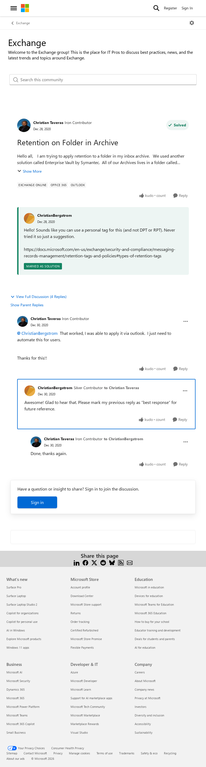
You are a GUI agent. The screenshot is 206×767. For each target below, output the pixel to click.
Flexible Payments (82, 647)
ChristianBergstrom (54, 215)
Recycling (170, 753)
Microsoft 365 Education (150, 613)
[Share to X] (94, 562)
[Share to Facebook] (85, 562)
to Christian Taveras (121, 387)
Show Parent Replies (26, 304)
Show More (32, 171)
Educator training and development (158, 630)
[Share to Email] (130, 562)
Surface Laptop (16, 596)
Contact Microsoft (35, 753)
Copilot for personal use (22, 622)
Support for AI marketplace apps (91, 698)
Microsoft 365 (15, 698)
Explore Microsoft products (23, 639)
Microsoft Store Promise (86, 639)
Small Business (16, 732)
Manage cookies (79, 753)
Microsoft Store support (86, 604)
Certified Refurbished (84, 630)
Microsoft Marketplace (85, 715)
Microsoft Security (18, 681)
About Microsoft (145, 681)
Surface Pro (13, 587)
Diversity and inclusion (149, 715)
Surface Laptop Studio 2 (21, 604)
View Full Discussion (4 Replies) (41, 296)
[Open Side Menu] (14, 8)
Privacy (57, 753)
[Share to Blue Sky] (112, 562)
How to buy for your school (152, 622)
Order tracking (80, 622)
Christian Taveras (48, 122)
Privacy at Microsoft (147, 698)
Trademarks (126, 753)
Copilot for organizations (22, 613)
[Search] (156, 8)
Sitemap (11, 753)
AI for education (145, 647)
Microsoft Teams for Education (154, 604)
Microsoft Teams (17, 715)
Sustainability (143, 732)
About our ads (15, 759)
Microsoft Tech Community (88, 707)
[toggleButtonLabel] (192, 23)
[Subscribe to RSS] (121, 562)
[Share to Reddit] (103, 562)
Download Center (82, 596)
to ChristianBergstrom (123, 438)
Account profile (80, 587)
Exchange (23, 23)
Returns (76, 613)
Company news (144, 689)
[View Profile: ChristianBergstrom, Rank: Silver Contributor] (29, 390)
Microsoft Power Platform (22, 707)
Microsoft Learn (81, 689)
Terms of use (105, 753)
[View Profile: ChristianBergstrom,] (29, 218)
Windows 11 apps (17, 647)
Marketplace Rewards (85, 724)
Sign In (187, 7)
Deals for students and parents (155, 639)
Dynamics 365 (15, 689)
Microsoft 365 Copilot (20, 724)
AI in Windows (15, 630)
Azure (74, 672)
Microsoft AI (14, 672)
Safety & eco (149, 753)
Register (170, 7)
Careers (140, 672)
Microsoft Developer (84, 681)
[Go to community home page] (25, 8)
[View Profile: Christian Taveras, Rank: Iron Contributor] (24, 125)
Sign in (37, 502)
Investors (140, 707)
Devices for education (149, 596)
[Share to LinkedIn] (76, 562)
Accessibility (143, 724)
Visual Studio (79, 732)
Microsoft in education (149, 587)
